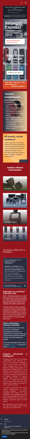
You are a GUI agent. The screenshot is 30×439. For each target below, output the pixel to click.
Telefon (6, 419)
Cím (5, 424)
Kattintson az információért (15, 74)
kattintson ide (14, 344)
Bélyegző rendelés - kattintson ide (13, 41)
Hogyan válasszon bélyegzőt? (15, 54)
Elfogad (4, 436)
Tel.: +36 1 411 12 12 (13, 12)
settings (13, 434)
